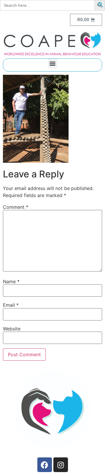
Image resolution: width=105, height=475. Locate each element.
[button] (101, 6)
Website (11, 328)
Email (11, 305)
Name (11, 281)
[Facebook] (44, 464)
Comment (15, 207)
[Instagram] (60, 464)
